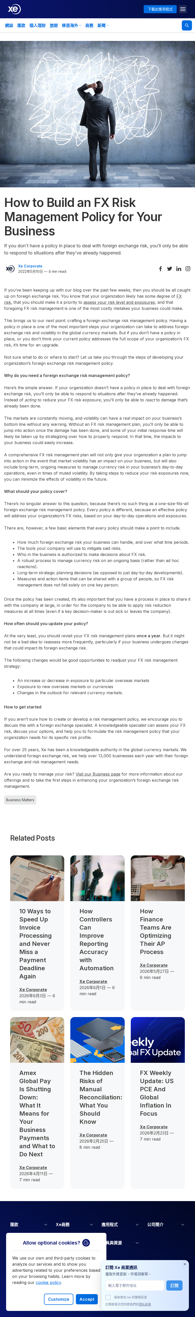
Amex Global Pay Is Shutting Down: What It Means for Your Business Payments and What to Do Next (37, 1113)
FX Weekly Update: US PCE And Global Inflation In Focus (157, 1093)
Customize (58, 1299)
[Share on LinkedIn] (179, 269)
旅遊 (54, 25)
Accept (86, 1299)
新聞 (102, 25)
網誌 (9, 25)
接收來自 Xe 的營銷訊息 (130, 1297)
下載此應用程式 (160, 9)
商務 (89, 25)
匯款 (21, 25)
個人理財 (37, 25)
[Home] (14, 9)
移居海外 (70, 25)
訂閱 (174, 1285)
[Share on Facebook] (160, 269)
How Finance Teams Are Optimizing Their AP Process (155, 931)
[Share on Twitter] (170, 269)
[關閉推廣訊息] (185, 1264)
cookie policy (48, 1282)
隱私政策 (145, 1304)
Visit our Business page (98, 774)
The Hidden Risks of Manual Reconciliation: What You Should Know (97, 1097)
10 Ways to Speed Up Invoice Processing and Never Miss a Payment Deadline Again (35, 943)
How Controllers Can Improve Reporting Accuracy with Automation (96, 939)
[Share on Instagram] (188, 269)
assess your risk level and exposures (119, 302)
